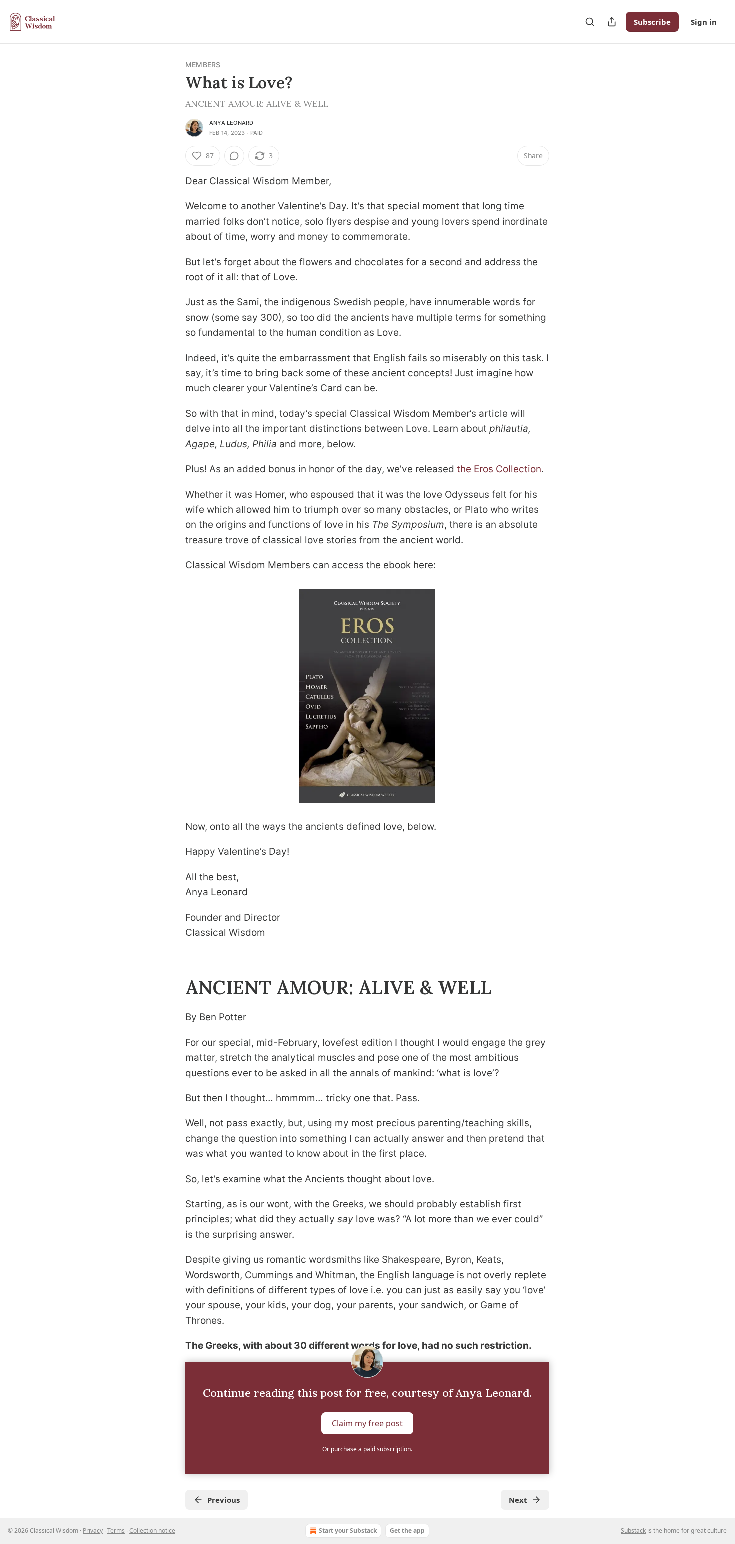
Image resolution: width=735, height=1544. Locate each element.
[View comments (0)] (234, 156)
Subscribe (652, 22)
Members (203, 64)
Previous (224, 1500)
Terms (116, 1530)
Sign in (704, 22)
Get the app (407, 1530)
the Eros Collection (499, 469)
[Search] (590, 22)
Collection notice (153, 1530)
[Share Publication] (612, 22)
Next (518, 1500)
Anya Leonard (232, 123)
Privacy (93, 1530)
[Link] (172, 988)
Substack (633, 1530)
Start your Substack (348, 1530)
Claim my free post (367, 1423)
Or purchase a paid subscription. (367, 1449)
